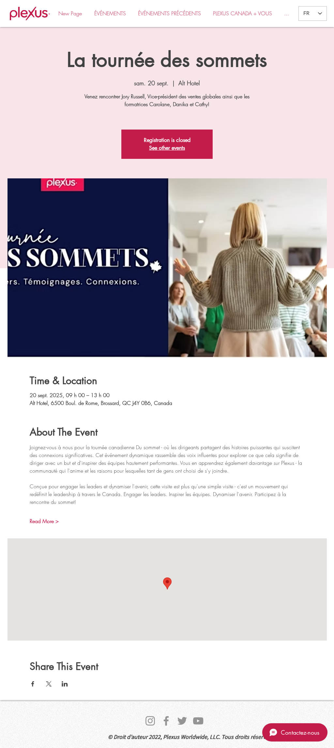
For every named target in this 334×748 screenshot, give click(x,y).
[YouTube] (198, 720)
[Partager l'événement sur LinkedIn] (65, 683)
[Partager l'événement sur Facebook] (33, 683)
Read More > (44, 521)
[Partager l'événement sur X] (49, 683)
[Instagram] (150, 720)
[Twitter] (182, 720)
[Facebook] (166, 720)
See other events (167, 148)
